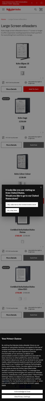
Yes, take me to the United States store (21, 204)
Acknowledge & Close (22, 391)
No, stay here (12, 210)
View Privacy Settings (22, 397)
